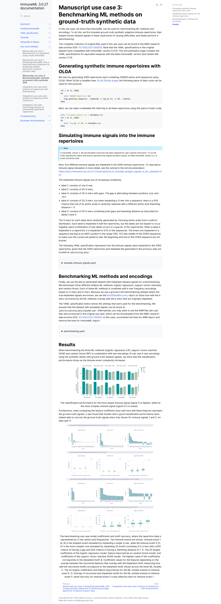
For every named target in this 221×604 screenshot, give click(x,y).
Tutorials (24, 37)
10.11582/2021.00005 (90, 47)
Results (176, 24)
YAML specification (29, 33)
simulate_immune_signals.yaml (80, 263)
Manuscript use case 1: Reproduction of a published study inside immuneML (36, 53)
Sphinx (70, 600)
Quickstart (25, 24)
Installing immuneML (30, 28)
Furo (91, 600)
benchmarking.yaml (74, 331)
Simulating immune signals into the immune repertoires (186, 15)
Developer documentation (32, 120)
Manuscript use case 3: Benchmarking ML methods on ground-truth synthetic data (36, 79)
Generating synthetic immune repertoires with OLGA (184, 9)
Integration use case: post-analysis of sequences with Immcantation (35, 89)
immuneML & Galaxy (29, 42)
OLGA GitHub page (107, 80)
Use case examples (29, 46)
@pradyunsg (82, 600)
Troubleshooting (28, 116)
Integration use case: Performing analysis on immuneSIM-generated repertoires (33, 108)
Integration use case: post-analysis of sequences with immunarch (35, 98)
